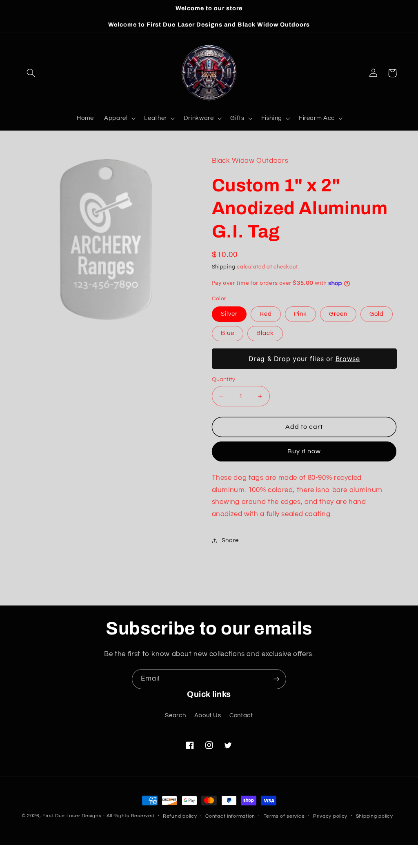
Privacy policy (330, 816)
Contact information (230, 816)
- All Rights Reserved (128, 816)
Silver (229, 314)
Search (175, 715)
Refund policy (180, 816)
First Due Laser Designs (71, 816)
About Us (207, 715)
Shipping (224, 267)
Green (338, 314)
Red (266, 314)
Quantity (224, 379)
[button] (31, 73)
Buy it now (304, 451)
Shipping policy (374, 816)
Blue (227, 333)
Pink (300, 314)
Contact (241, 715)
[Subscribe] (276, 679)
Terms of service (284, 816)
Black (265, 333)
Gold (376, 314)
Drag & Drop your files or (304, 359)
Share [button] (230, 540)
